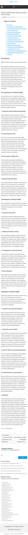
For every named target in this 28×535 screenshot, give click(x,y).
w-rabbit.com (5, 493)
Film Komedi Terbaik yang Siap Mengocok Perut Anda (13, 468)
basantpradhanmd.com (7, 503)
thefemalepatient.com (7, 516)
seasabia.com (5, 508)
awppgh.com (5, 502)
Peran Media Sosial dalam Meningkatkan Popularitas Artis (20, 439)
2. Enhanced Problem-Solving (14, 39)
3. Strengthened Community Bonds (15, 41)
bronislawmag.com (6, 505)
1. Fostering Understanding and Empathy (16, 28)
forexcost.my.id (5, 496)
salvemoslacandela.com (7, 506)
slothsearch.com (5, 511)
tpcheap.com (5, 519)
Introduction (10, 25)
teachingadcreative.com (7, 512)
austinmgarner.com (6, 499)
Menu (14, 6)
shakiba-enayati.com (6, 509)
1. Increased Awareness (12, 38)
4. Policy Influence (11, 43)
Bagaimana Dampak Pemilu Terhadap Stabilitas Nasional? (14, 473)
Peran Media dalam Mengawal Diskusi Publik (11, 470)
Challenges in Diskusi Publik (13, 45)
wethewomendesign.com (7, 520)
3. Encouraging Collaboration (14, 32)
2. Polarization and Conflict (13, 49)
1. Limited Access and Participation (15, 47)
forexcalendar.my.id (6, 494)
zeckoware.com (5, 491)
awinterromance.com (6, 500)
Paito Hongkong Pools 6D (7, 490)
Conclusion (9, 54)
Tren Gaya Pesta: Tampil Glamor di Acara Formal (12, 465)
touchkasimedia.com (6, 484)
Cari (2, 455)
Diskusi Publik (9, 428)
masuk (8, 450)
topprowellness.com (6, 517)
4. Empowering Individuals (13, 34)
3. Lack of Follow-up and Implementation (16, 50)
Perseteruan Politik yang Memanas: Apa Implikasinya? (7, 439)
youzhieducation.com (6, 488)
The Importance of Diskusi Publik (14, 26)
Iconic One (6, 533)
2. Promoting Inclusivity (12, 30)
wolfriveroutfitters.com (7, 487)
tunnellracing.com (6, 485)
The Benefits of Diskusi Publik (14, 36)
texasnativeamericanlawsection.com (10, 514)
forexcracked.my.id (6, 497)
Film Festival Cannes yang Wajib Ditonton (10, 463)
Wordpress (21, 533)
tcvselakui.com (5, 482)
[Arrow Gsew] (14, 1)
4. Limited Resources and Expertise (15, 52)
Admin (4, 17)
